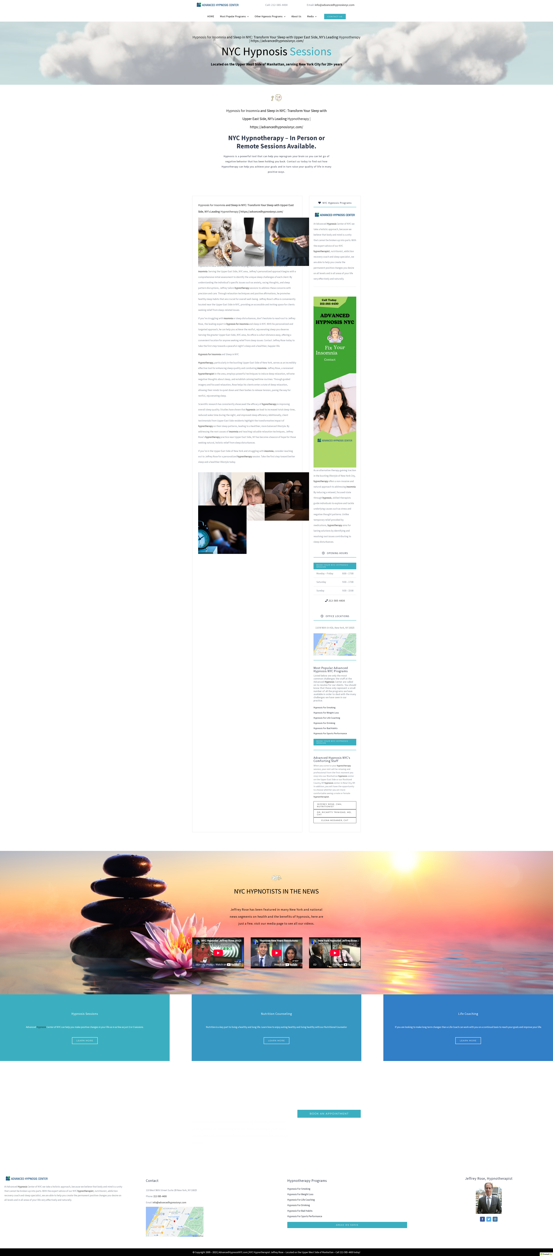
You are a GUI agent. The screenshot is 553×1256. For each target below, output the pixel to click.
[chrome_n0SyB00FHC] (335, 634)
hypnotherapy (242, 288)
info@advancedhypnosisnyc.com (334, 5)
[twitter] (488, 1219)
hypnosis (250, 409)
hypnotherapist (206, 373)
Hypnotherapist (262, 1252)
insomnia (202, 271)
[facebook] (482, 1219)
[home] (335, 214)
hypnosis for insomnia (237, 324)
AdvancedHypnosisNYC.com (233, 1252)
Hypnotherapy (349, 37)
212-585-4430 (336, 600)
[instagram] (495, 1219)
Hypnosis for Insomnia (209, 37)
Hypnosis (331, 223)
